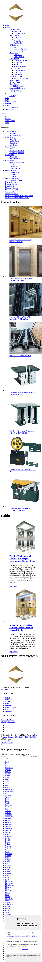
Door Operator (19, 57)
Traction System (14, 29)
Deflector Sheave (20, 33)
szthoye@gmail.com (8, 722)
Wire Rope (17, 31)
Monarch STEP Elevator (17, 88)
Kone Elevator (14, 84)
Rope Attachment (20, 66)
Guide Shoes (18, 41)
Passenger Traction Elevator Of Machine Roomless (20, 241)
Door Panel (18, 55)
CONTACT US (10, 711)
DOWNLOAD (10, 102)
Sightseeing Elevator (21, 78)
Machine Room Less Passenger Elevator (19, 196)
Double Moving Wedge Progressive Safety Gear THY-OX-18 (21, 432)
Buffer (16, 64)
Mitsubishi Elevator (16, 86)
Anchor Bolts (18, 39)
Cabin (16, 47)
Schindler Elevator (15, 92)
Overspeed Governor (21, 61)
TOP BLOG (19, 737)
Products (8, 27)
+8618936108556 (7, 743)
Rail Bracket (18, 43)
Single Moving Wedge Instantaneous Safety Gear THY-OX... (21, 393)
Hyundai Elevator (15, 82)
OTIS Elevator (14, 90)
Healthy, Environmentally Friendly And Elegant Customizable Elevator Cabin (22, 558)
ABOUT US (9, 709)
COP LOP (17, 72)
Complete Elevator (15, 76)
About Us (8, 105)
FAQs (7, 100)
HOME (7, 698)
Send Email (5, 741)
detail (16, 586)
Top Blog (12, 96)
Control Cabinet (19, 70)
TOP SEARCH (30, 737)
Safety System (14, 59)
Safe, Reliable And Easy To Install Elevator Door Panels (21, 279)
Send (2, 661)
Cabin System (14, 45)
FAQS (7, 703)
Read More (5, 689)
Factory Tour (13, 107)
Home (7, 25)
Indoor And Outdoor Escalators (20, 356)
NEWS (7, 702)
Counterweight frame (21, 51)
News (7, 98)
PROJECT (9, 104)
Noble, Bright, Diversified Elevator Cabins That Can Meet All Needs (21, 627)
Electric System (14, 68)
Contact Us (9, 109)
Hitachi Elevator (15, 80)
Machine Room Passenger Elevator (17, 198)
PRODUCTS (9, 700)
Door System (13, 53)
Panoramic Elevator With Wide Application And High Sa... (19, 318)
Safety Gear (18, 62)
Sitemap (11, 737)
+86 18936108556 (7, 720)
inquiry (11, 586)
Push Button (18, 74)
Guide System (14, 35)
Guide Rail (17, 37)
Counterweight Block (21, 49)
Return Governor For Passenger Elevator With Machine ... (20, 509)
